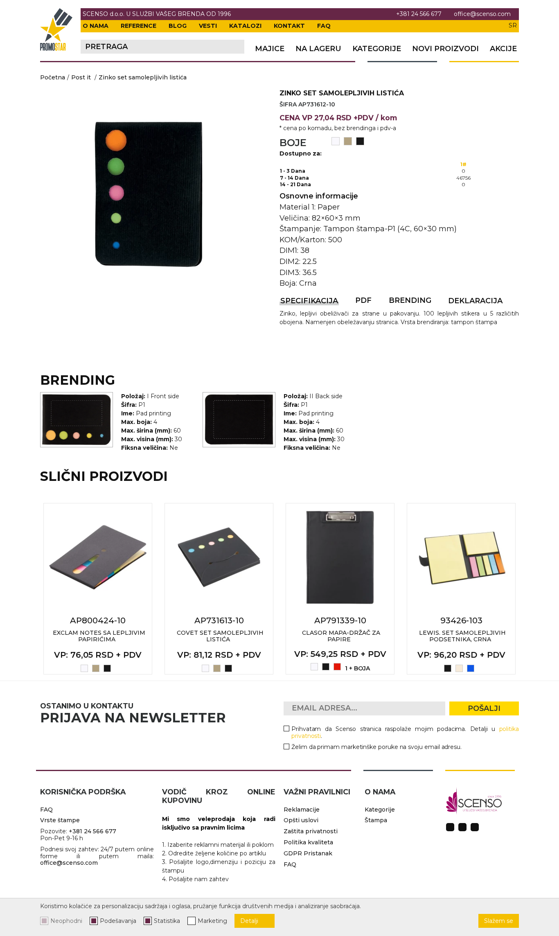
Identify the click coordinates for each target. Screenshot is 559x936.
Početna (52, 77)
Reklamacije (302, 809)
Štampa (376, 820)
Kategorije (376, 49)
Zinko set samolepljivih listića (143, 77)
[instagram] (462, 827)
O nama (95, 25)
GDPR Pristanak (308, 853)
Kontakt (289, 25)
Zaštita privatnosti (311, 831)
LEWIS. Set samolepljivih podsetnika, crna (462, 636)
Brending (410, 300)
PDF (363, 300)
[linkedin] (475, 827)
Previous (31, 588)
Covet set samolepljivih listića (220, 636)
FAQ (324, 25)
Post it (81, 77)
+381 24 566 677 (419, 14)
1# (463, 164)
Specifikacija (309, 300)
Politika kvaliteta (308, 842)
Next (528, 588)
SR (513, 25)
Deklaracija (475, 300)
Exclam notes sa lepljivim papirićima (99, 636)
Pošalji (484, 708)
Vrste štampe (60, 820)
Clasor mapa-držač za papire (341, 636)
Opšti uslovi (301, 820)
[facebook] (450, 827)
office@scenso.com (482, 14)
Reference (138, 25)
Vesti (208, 25)
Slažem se (498, 921)
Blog (178, 25)
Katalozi (245, 25)
